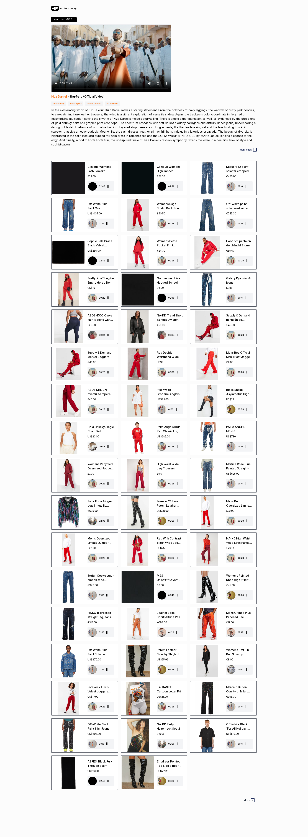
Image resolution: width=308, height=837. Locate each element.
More (248, 800)
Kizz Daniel (59, 96)
